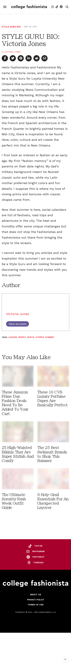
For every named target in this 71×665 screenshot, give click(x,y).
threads (38, 562)
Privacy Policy (35, 599)
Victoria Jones (13, 52)
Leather (12, 337)
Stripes (40, 337)
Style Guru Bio (11, 27)
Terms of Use (36, 604)
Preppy (22, 337)
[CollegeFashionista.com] (29, 7)
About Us (35, 594)
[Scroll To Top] (65, 659)
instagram (38, 551)
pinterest (38, 557)
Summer (49, 337)
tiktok (38, 546)
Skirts (30, 337)
